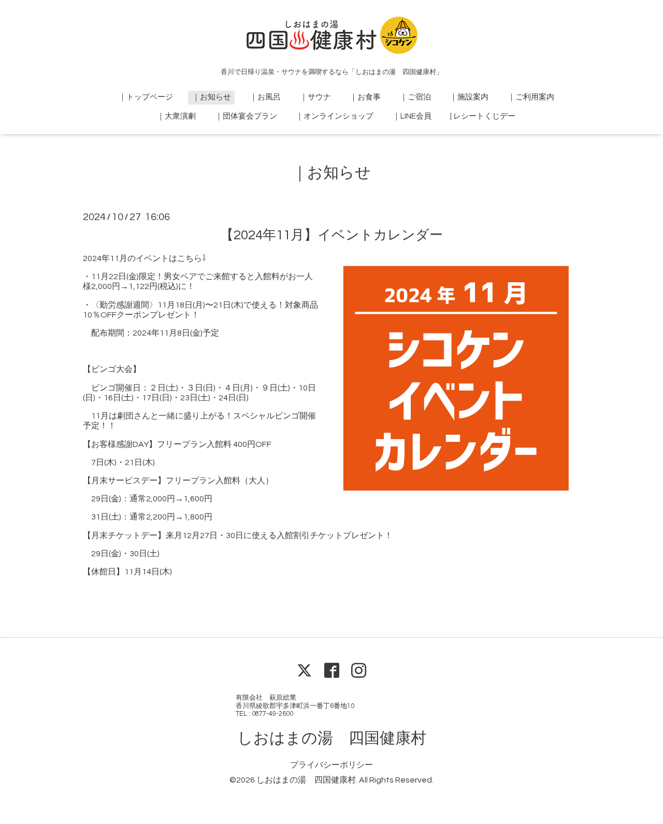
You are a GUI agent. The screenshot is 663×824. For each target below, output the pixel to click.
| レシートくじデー (482, 116)
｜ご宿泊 (415, 97)
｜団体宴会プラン (246, 116)
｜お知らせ (211, 97)
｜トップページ (146, 97)
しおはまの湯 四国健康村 (331, 738)
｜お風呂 (265, 97)
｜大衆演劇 (176, 116)
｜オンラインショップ (334, 116)
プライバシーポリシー (331, 765)
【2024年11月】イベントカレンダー (331, 235)
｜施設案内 (469, 97)
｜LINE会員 (412, 116)
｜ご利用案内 (531, 97)
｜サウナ (315, 97)
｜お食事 (365, 97)
